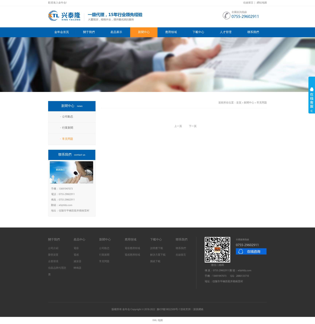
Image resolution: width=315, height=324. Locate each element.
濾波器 (77, 261)
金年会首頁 (61, 32)
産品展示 (116, 32)
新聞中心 (144, 32)
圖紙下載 (155, 261)
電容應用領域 (132, 248)
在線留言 (181, 255)
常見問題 (104, 261)
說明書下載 (156, 248)
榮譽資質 (53, 255)
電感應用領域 (132, 255)
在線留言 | (249, 2)
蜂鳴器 (77, 268)
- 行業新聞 (66, 128)
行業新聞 (104, 255)
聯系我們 (253, 32)
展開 (311, 100)
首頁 (238, 102)
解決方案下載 (158, 255)
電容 (76, 248)
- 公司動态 (66, 116)
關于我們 (89, 32)
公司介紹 (53, 248)
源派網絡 (198, 309)
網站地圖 (262, 2)
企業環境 (53, 261)
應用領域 (171, 32)
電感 (76, 255)
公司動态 (104, 248)
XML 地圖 (157, 320)
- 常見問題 (66, 139)
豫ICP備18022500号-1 (168, 309)
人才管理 (226, 32)
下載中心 (198, 32)
